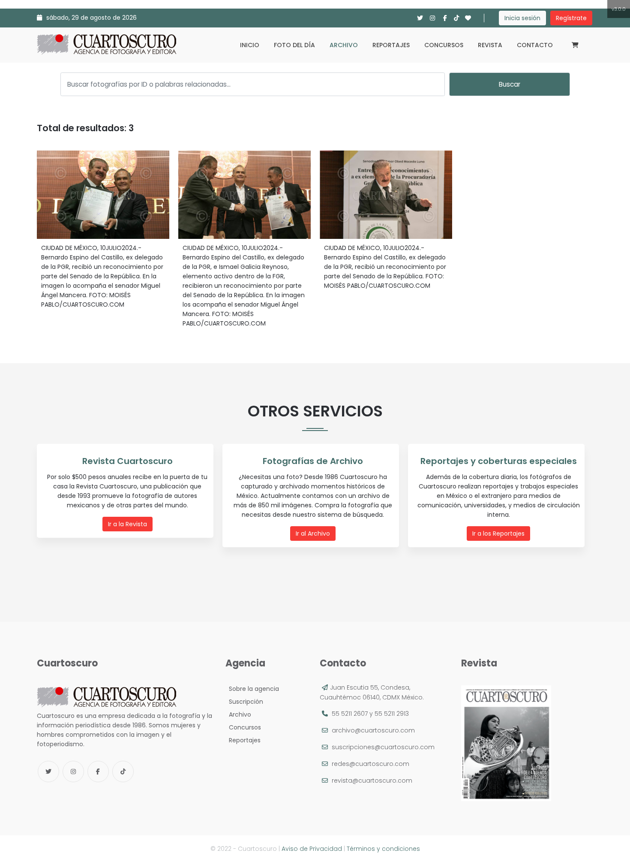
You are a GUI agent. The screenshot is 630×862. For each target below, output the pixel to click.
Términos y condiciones (383, 848)
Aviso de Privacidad (312, 848)
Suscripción (244, 701)
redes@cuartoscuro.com (370, 764)
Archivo (344, 45)
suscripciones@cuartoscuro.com (383, 747)
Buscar (509, 84)
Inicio (249, 45)
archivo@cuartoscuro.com (373, 730)
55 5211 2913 (392, 713)
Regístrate (571, 18)
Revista (490, 45)
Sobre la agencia (252, 688)
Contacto (535, 45)
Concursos (443, 45)
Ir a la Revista (127, 524)
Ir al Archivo (313, 533)
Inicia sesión (522, 18)
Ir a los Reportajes (498, 533)
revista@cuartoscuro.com (372, 780)
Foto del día (294, 45)
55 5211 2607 (350, 713)
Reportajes (391, 45)
